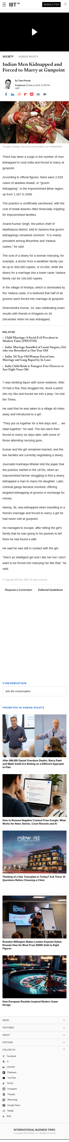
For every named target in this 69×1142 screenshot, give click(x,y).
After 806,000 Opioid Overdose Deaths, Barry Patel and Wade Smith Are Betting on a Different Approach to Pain (33, 764)
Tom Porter (24, 80)
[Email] (38, 94)
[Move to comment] (45, 94)
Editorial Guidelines (50, 590)
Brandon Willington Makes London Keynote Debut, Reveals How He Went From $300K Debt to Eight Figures (32, 945)
